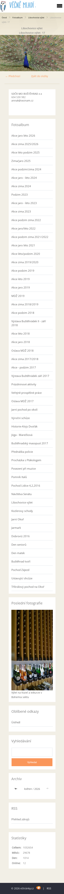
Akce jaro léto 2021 (23, 245)
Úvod (4, 17)
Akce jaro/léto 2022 (23, 228)
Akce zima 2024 (21, 186)
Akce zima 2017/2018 (24, 359)
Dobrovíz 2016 (20, 536)
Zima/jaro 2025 (21, 161)
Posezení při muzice (23, 468)
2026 (37, 789)
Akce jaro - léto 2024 (24, 177)
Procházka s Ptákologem (26, 460)
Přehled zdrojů (20, 819)
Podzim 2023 (19, 194)
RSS (49, 888)
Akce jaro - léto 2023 (24, 203)
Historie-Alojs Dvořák (24, 426)
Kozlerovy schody (22, 511)
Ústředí (15, 722)
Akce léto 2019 (20, 279)
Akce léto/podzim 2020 (25, 254)
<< (16, 789)
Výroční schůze (20, 418)
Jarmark (16, 527)
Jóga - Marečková (21, 435)
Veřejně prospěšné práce (26, 392)
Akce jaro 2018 (20, 342)
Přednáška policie (22, 451)
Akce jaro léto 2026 (23, 135)
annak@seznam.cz (22, 100)
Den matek (18, 553)
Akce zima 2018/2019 (24, 304)
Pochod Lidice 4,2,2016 (25, 485)
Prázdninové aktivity (23, 384)
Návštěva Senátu (21, 494)
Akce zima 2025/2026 (24, 144)
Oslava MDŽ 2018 (22, 350)
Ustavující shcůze (21, 578)
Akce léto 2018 (20, 333)
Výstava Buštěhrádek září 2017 (30, 376)
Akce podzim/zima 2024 (26, 169)
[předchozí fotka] (6, 53)
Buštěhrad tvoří (20, 561)
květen (28, 789)
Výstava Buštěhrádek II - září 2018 (28, 323)
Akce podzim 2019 (22, 270)
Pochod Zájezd (20, 570)
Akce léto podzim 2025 (25, 152)
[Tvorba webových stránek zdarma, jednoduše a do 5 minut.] (38, 888)
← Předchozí (12, 76)
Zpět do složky (39, 76)
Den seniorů (18, 544)
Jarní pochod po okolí (24, 409)
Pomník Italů (19, 477)
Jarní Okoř (17, 519)
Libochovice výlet (36, 17)
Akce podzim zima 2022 (26, 220)
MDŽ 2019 (18, 296)
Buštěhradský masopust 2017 (29, 443)
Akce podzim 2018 (22, 312)
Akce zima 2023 (21, 211)
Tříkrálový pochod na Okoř (27, 586)
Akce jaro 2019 (20, 287)
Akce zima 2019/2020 (24, 262)
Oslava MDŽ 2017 (22, 401)
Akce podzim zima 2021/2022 (29, 237)
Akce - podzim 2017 (23, 367)
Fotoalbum (17, 17)
